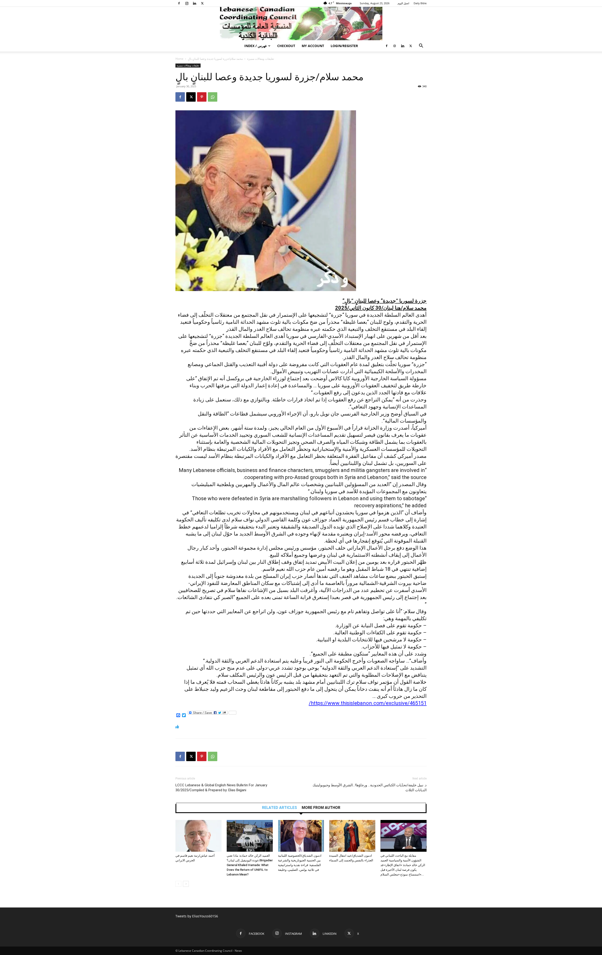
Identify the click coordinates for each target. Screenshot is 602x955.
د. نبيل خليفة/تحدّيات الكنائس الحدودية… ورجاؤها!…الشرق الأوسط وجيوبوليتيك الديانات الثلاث (370, 787)
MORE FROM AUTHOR (321, 808)
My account (313, 46)
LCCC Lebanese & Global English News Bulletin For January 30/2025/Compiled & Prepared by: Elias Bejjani (221, 787)
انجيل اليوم (403, 3)
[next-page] (186, 884)
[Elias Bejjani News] (301, 23)
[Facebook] (178, 3)
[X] (202, 3)
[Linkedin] (194, 3)
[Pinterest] (201, 97)
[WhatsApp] (212, 97)
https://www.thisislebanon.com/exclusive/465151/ (368, 703)
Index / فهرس (255, 46)
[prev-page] (178, 884)
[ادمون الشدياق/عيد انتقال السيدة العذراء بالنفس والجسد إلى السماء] (352, 836)
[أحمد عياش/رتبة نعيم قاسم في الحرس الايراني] (198, 836)
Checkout (286, 46)
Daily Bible (420, 3)
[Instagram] (186, 3)
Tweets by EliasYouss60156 (196, 916)
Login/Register (344, 46)
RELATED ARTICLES (279, 808)
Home (179, 59)
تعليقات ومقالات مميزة (260, 59)
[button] (421, 46)
